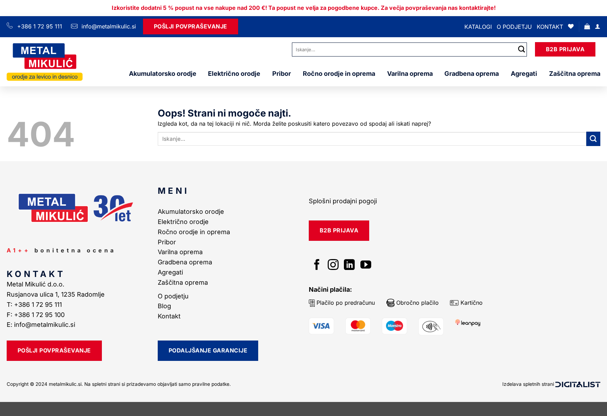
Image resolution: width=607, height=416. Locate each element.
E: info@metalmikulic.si (41, 324)
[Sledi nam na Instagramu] (333, 265)
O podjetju (514, 26)
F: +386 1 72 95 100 (36, 314)
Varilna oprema (410, 73)
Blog (164, 306)
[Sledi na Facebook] (317, 265)
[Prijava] (597, 26)
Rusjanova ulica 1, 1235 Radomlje (56, 294)
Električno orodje (234, 73)
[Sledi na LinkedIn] (349, 265)
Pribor (281, 73)
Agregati (524, 73)
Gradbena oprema (471, 73)
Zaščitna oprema (574, 73)
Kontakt (550, 26)
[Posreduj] (522, 49)
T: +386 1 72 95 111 (35, 304)
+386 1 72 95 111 (39, 26)
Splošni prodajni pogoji (343, 201)
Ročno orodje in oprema (339, 73)
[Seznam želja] (571, 26)
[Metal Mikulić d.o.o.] (45, 61)
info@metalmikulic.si (108, 26)
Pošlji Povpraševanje (190, 26)
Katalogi (478, 26)
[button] (587, 26)
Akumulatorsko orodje (162, 73)
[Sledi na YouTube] (365, 265)
